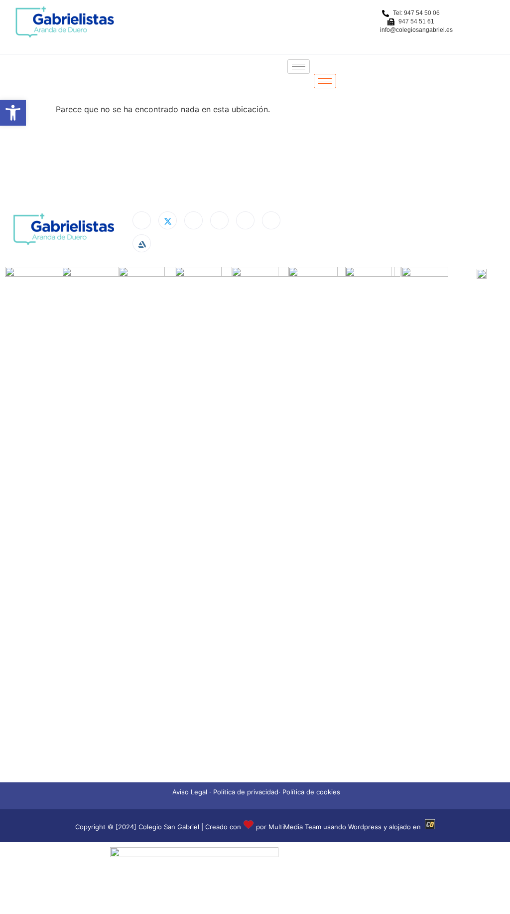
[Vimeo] (271, 220)
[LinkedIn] (193, 220)
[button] (13, 113)
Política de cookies (311, 792)
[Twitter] (167, 220)
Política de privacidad (245, 792)
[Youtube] (245, 220)
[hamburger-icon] (298, 66)
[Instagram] (219, 220)
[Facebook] (141, 220)
